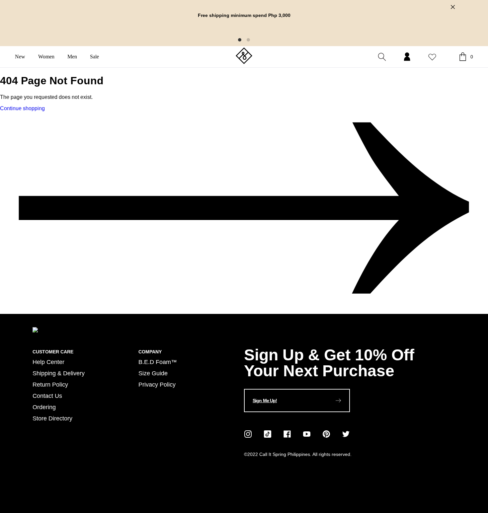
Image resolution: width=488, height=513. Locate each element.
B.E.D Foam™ (157, 361)
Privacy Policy (157, 384)
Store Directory (52, 418)
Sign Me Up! (265, 400)
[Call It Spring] (244, 56)
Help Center (48, 361)
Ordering (44, 406)
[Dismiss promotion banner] (453, 7)
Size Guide (153, 373)
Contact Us (47, 395)
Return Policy (50, 384)
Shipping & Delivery (59, 373)
